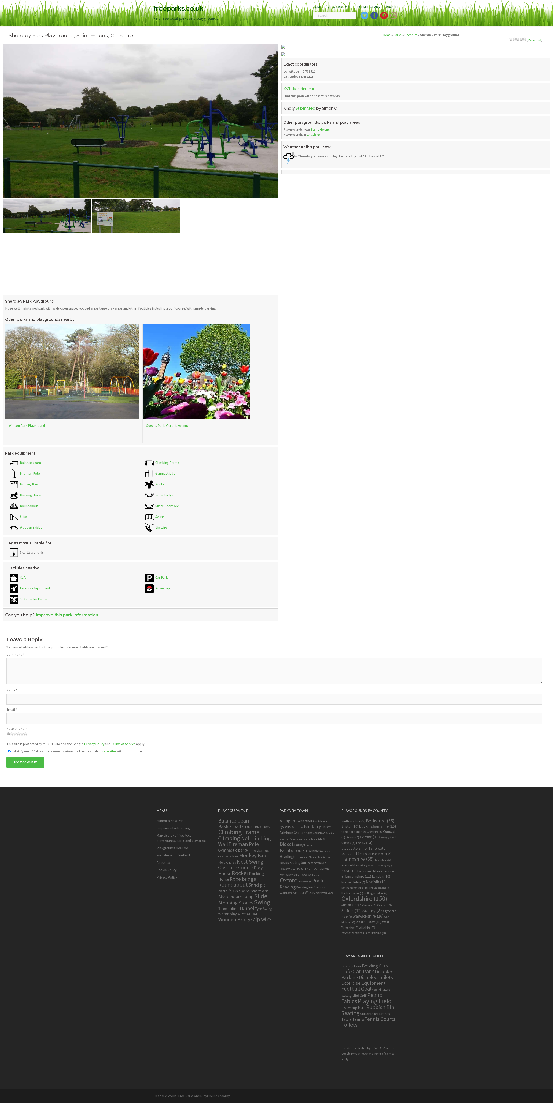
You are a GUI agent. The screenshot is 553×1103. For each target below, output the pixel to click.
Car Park (161, 577)
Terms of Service (123, 744)
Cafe (23, 577)
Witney (310, 893)
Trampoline (228, 908)
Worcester (321, 893)
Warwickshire (368, 916)
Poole (318, 880)
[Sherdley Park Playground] (140, 121)
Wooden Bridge (30, 527)
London (298, 868)
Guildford (326, 851)
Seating (350, 1012)
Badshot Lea (297, 827)
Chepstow (319, 833)
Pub (362, 1007)
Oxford (289, 880)
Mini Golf (359, 995)
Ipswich (284, 863)
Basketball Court (236, 826)
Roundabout (28, 506)
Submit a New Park (170, 821)
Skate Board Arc (167, 506)
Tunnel (246, 908)
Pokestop (162, 588)
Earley (299, 845)
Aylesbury (285, 827)
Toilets (349, 1024)
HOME (317, 7)
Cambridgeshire (353, 832)
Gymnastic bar (166, 473)
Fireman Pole (29, 473)
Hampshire (357, 859)
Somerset (350, 905)
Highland (370, 865)
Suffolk (351, 910)
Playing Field (375, 1001)
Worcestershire (354, 933)
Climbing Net (234, 838)
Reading (288, 887)
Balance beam (30, 462)
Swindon (320, 887)
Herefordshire (382, 859)
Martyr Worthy (314, 869)
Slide (23, 516)
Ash (315, 821)
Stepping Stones (235, 903)
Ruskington (304, 887)
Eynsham (308, 845)
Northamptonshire (354, 888)
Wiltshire (367, 928)
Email (11, 709)
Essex (364, 842)
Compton (330, 833)
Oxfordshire (364, 898)
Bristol (349, 826)
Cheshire (410, 35)
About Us (163, 862)
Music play (227, 862)
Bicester (326, 827)
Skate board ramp (236, 897)
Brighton (286, 833)
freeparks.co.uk (178, 8)
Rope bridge (164, 495)
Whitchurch (298, 893)
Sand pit (256, 885)
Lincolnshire (358, 876)
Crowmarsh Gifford (306, 839)
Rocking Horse (30, 495)
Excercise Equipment (35, 588)
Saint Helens (320, 129)
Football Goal (356, 988)
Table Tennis (352, 1019)
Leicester (285, 869)
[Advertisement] (132, 263)
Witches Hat (247, 914)
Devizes (320, 839)
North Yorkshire (352, 893)
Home (386, 35)
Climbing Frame (167, 462)
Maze (235, 856)
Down (384, 837)
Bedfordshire (353, 821)
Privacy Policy (94, 744)
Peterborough (304, 881)
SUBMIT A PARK (368, 7)
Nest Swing (250, 861)
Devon (352, 837)
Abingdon (288, 820)
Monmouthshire (353, 882)
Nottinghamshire (375, 893)
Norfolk (376, 881)
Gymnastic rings (257, 850)
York (330, 893)
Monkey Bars (29, 484)
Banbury (312, 826)
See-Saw (228, 890)
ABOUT (391, 7)
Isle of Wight (384, 865)
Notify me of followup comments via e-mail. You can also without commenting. (81, 751)
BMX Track (262, 827)
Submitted (305, 108)
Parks (397, 35)
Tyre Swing (263, 908)
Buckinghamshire (377, 826)
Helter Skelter (225, 856)
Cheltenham (303, 833)
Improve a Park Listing (173, 828)
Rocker (160, 484)
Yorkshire (376, 933)
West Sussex (368, 922)
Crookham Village (288, 839)
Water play (227, 914)
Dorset (370, 836)
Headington (289, 856)
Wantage (286, 893)
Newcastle (305, 875)
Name (11, 690)
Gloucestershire (357, 848)
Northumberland (378, 887)
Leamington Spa (316, 863)
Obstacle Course (235, 867)
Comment (15, 654)
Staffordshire (368, 905)
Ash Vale (322, 821)
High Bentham (324, 857)
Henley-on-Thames (308, 857)
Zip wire (161, 527)
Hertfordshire (352, 865)
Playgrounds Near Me (172, 848)
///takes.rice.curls (300, 89)
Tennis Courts (380, 1019)
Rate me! (534, 40)
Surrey (373, 910)
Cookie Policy (166, 870)
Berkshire (380, 821)
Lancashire (366, 871)
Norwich (316, 875)
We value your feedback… (175, 855)
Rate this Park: (17, 728)
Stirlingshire (384, 905)
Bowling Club (375, 966)
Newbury (293, 875)
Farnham (314, 851)
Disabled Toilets (376, 977)
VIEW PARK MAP (339, 7)
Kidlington (297, 862)
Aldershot (305, 821)
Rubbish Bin (380, 1007)
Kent (349, 870)
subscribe (108, 751)
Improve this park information (67, 615)
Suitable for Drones (34, 599)
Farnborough (293, 850)
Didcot (287, 844)
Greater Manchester (376, 854)
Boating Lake (351, 966)
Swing (159, 516)
